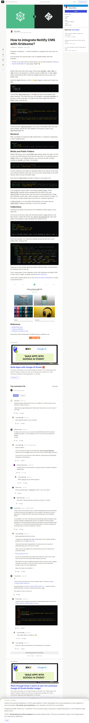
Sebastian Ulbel (18, 429)
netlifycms (14, 47)
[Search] (6, 2)
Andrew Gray (17, 508)
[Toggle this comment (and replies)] (11, 403)
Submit (16, 395)
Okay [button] (7, 720)
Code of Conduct (30, 655)
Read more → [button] (15, 377)
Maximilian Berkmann (22, 465)
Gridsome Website (17, 329)
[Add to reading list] (3, 60)
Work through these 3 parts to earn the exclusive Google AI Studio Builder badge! (34, 687)
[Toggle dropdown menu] (58, 342)
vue (25, 47)
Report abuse (39, 655)
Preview (23, 395)
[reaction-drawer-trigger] (3, 50)
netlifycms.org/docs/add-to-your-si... (29, 603)
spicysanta (17, 400)
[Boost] (3, 64)
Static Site (32, 541)
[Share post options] (3, 69)
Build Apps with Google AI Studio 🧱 (28, 367)
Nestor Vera (18, 487)
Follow (75, 11)
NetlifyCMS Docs (17, 327)
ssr (28, 47)
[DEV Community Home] (2, 2)
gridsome (20, 47)
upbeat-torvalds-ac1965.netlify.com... (34, 586)
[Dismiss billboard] (86, 700)
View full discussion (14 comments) (34, 652)
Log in (74, 1)
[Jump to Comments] (3, 55)
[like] (15, 493)
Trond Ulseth (17, 576)
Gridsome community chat (20, 331)
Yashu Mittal (17, 31)
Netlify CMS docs (41, 274)
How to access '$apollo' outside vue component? (74, 35)
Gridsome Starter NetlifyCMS (43, 277)
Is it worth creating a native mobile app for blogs (75, 49)
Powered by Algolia (44, 1)
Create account (82, 1)
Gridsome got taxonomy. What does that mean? (75, 42)
